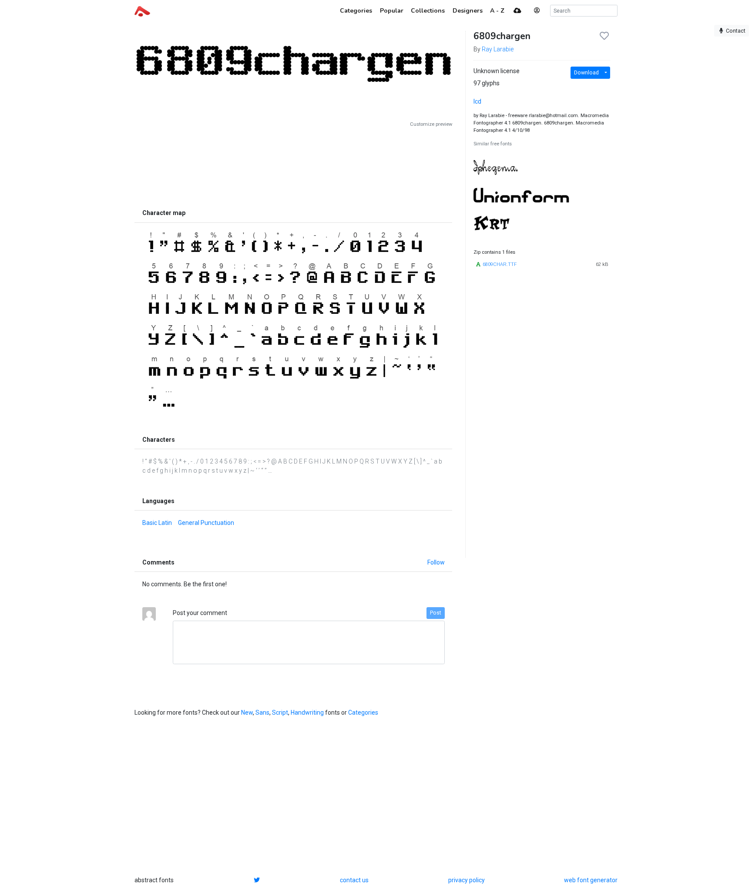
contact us (354, 880)
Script (280, 712)
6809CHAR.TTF (500, 264)
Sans (262, 712)
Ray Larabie (498, 49)
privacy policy (466, 880)
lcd (477, 101)
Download (586, 73)
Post (435, 613)
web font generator (591, 880)
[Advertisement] (293, 166)
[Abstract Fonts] (142, 10)
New (247, 712)
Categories (363, 712)
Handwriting (307, 712)
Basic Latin (157, 522)
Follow (436, 562)
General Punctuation (206, 522)
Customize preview (431, 124)
